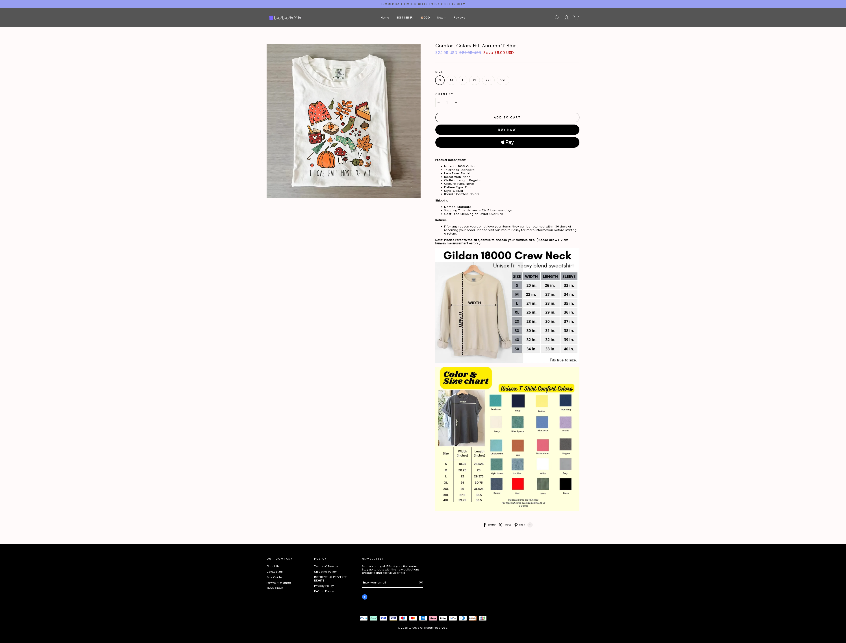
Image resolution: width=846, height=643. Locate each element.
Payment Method (279, 583)
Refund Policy (324, 591)
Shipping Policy (325, 572)
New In (441, 17)
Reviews (459, 17)
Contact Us (275, 572)
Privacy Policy (324, 586)
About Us (273, 566)
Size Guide (274, 577)
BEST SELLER (405, 17)
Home (385, 17)
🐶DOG (425, 17)
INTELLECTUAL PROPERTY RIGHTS (330, 579)
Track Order (275, 588)
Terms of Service (326, 566)
